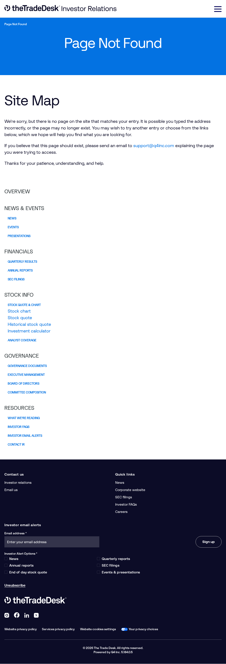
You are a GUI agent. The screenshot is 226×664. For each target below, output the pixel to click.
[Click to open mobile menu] (218, 9)
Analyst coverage (22, 340)
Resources (19, 408)
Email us (11, 490)
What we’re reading (24, 418)
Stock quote (20, 317)
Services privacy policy (58, 629)
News (12, 218)
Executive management (26, 374)
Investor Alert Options (19, 553)
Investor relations (18, 482)
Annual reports (20, 270)
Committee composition (27, 392)
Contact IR (16, 444)
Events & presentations (121, 572)
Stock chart (19, 311)
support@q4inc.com (153, 145)
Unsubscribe (14, 585)
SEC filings (16, 279)
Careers (121, 512)
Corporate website (130, 490)
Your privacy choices (143, 629)
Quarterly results (22, 261)
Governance (21, 356)
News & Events (24, 208)
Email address (14, 533)
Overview (17, 191)
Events (13, 227)
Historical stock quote (29, 324)
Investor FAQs (18, 427)
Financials (18, 252)
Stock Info (19, 295)
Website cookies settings (98, 629)
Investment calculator (29, 331)
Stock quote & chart (24, 305)
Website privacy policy (20, 629)
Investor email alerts (25, 435)
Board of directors (23, 383)
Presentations (19, 236)
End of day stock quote (28, 572)
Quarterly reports (116, 559)
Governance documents (27, 366)
